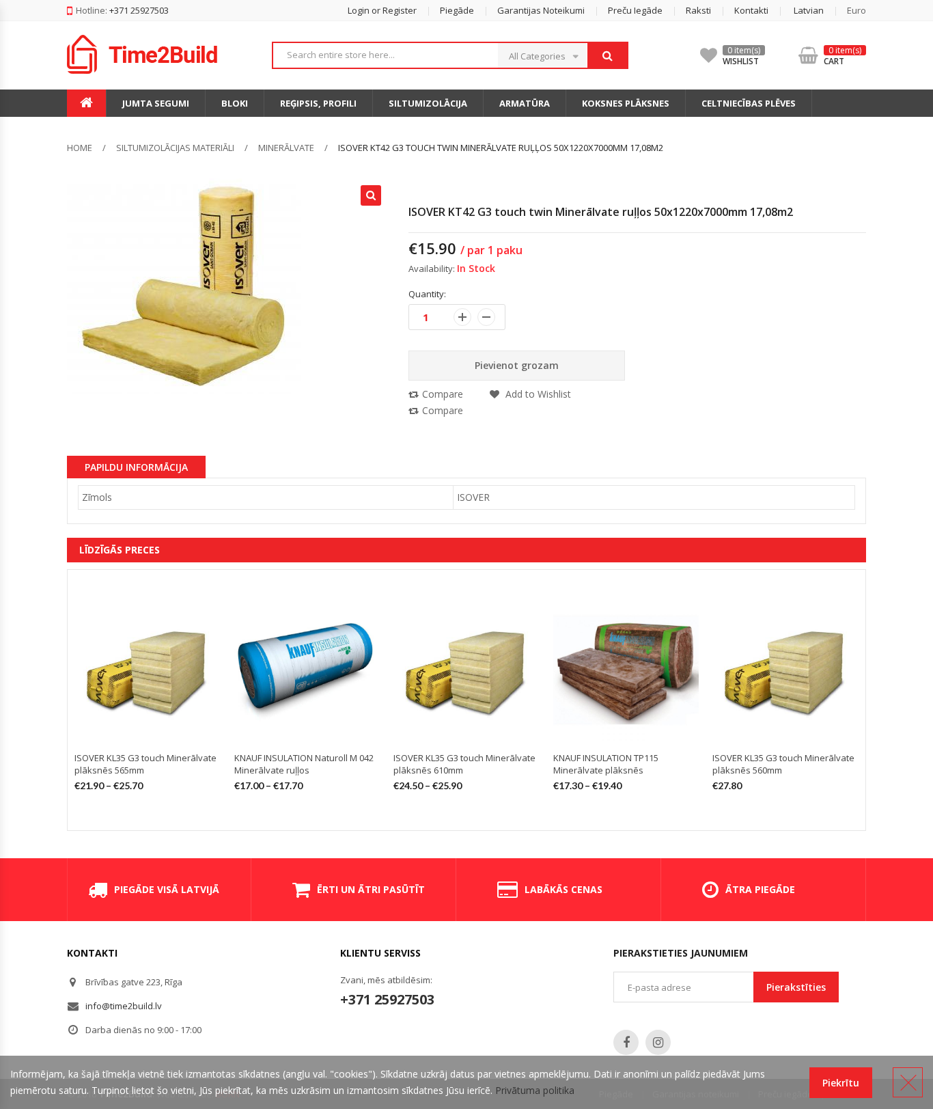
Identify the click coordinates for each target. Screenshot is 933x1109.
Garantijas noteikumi (541, 10)
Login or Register (382, 10)
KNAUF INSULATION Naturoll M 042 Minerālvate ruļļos (304, 764)
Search (607, 55)
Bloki (234, 103)
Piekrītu (840, 1082)
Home (79, 147)
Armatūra (524, 103)
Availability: (431, 268)
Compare (442, 393)
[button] (797, 10)
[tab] (136, 467)
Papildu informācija (136, 467)
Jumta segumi (155, 103)
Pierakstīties (796, 987)
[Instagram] (658, 1042)
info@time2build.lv (123, 1006)
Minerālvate (286, 147)
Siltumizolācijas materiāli (175, 147)
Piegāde (457, 10)
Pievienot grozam (517, 365)
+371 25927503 (387, 999)
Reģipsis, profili (318, 103)
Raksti (698, 10)
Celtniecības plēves (748, 103)
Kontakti (751, 10)
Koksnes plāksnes (625, 103)
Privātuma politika (534, 1090)
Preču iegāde (635, 10)
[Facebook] (626, 1042)
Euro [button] (856, 10)
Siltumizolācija (428, 103)
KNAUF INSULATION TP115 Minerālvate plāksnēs (605, 764)
